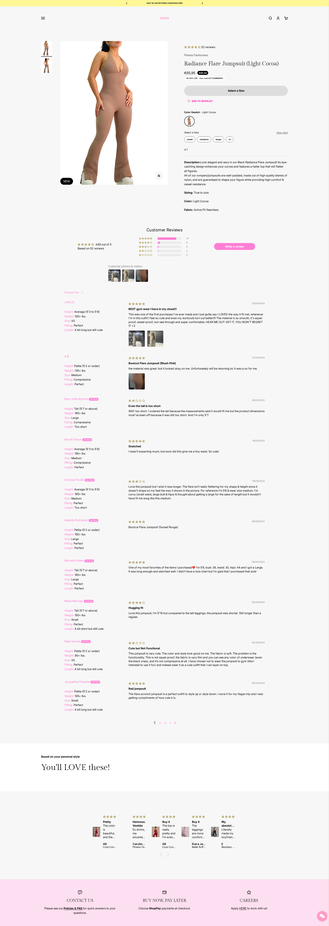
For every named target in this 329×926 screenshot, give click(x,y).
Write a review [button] (234, 246)
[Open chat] (322, 916)
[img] (137, 304)
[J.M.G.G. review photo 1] (137, 338)
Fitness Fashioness (196, 55)
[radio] (189, 121)
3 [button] (165, 723)
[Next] (202, 3)
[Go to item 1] (46, 49)
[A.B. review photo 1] (137, 381)
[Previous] (126, 3)
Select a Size (191, 132)
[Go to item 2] (46, 66)
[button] (192, 47)
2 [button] (160, 723)
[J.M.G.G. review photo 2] (155, 338)
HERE (242, 908)
